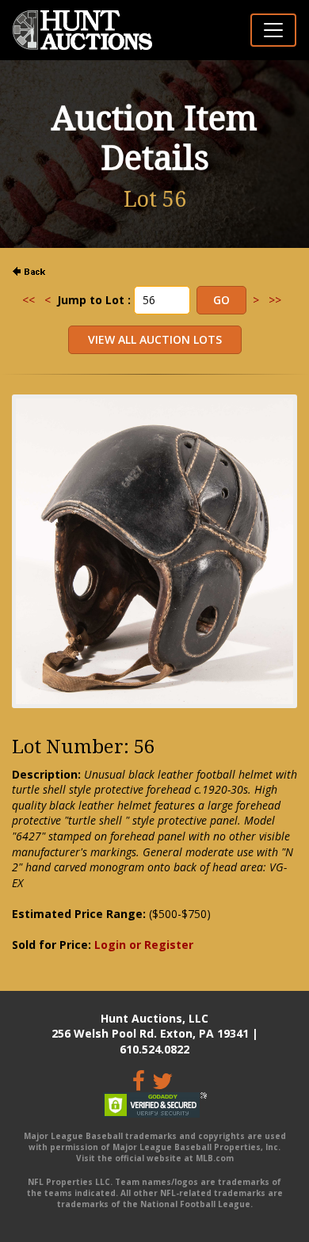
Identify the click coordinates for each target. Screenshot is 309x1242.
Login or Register (143, 944)
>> (275, 299)
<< (28, 299)
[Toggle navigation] (273, 30)
